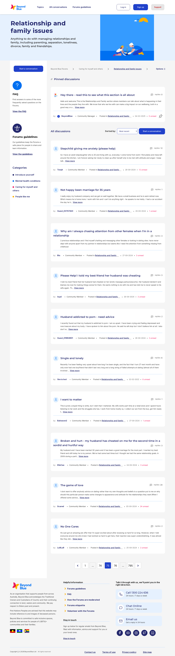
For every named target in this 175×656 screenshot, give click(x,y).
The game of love (71, 485)
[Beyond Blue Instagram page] (136, 638)
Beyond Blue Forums (21, 7)
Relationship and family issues (122, 116)
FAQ (69, 594)
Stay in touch (69, 638)
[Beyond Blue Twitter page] (144, 638)
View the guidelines (23, 154)
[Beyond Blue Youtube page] (128, 638)
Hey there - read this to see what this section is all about (97, 94)
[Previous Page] (78, 565)
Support (157, 7)
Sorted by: (110, 131)
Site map (147, 652)
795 (130, 565)
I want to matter (71, 399)
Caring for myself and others (91, 69)
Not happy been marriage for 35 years (85, 189)
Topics (40, 7)
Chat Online (134, 606)
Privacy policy (129, 652)
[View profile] (56, 94)
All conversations (58, 7)
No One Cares (69, 526)
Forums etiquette (76, 605)
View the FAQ (19, 111)
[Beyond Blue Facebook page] (120, 638)
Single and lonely (72, 358)
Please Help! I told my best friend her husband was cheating (100, 275)
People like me (22, 196)
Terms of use (109, 652)
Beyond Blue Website (22, 585)
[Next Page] (138, 565)
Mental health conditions (27, 181)
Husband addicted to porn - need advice (87, 316)
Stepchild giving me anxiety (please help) (87, 148)
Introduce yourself (24, 174)
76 (115, 565)
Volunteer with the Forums (80, 611)
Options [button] (159, 69)
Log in (123, 7)
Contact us (90, 652)
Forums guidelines (82, 7)
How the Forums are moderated (83, 600)
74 (100, 565)
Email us (131, 619)
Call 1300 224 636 (137, 592)
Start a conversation (28, 69)
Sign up (140, 7)
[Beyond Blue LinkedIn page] (152, 638)
